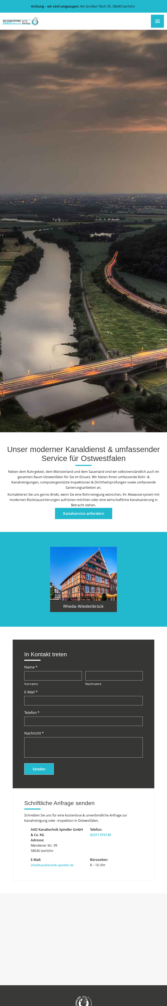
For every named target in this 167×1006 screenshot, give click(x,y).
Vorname (31, 684)
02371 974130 (100, 835)
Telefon (32, 712)
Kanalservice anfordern (83, 513)
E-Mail (31, 692)
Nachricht (34, 733)
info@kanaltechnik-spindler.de (52, 865)
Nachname (93, 684)
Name (30, 667)
